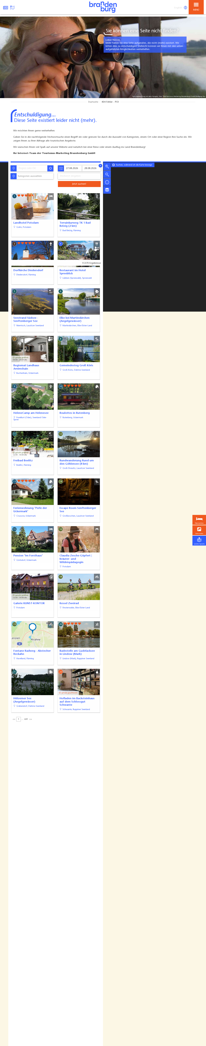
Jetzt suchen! (79, 184)
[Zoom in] (107, 166)
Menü (196, 10)
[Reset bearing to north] (107, 182)
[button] (199, 530)
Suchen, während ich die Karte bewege (134, 165)
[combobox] (32, 168)
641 (26, 719)
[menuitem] (178, 8)
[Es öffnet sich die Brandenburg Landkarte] (13, 7)
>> (30, 719)
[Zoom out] (107, 174)
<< (14, 719)
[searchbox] (33, 168)
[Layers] (107, 190)
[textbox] (29, 176)
